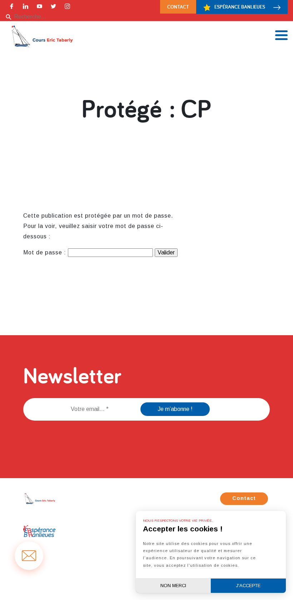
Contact (178, 6)
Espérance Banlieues (239, 6)
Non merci (173, 585)
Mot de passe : (45, 252)
